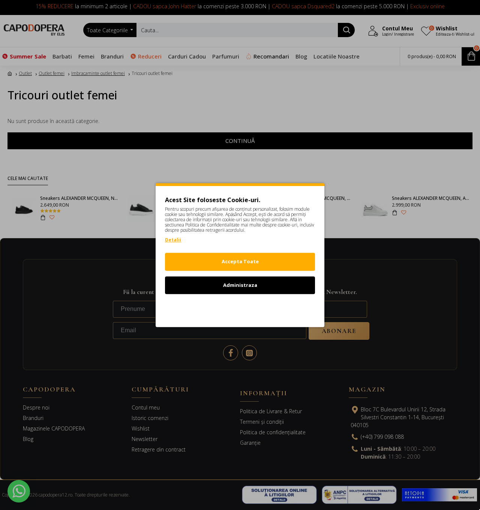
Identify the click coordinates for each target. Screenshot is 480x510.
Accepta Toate (240, 261)
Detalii (173, 240)
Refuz (240, 308)
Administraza (240, 285)
